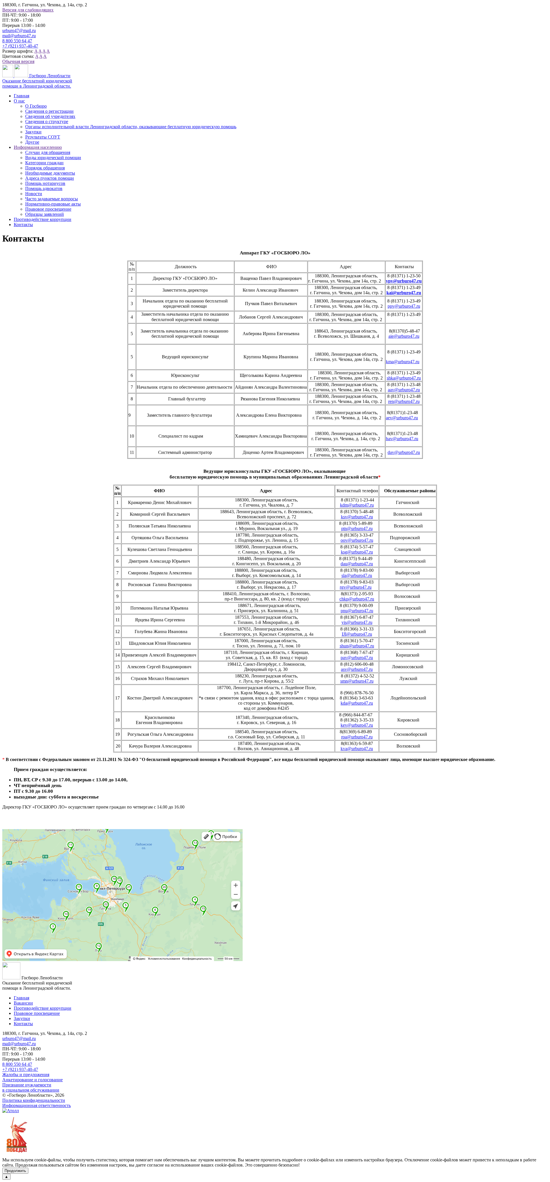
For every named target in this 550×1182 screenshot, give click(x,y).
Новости (33, 193)
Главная (21, 95)
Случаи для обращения (47, 152)
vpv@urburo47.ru (404, 280)
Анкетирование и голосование (32, 1079)
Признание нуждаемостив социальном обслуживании (30, 1087)
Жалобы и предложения (25, 1074)
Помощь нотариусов (45, 183)
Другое (32, 142)
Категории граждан (44, 162)
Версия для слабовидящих (28, 9)
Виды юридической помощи (53, 157)
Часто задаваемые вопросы (51, 198)
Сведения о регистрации (49, 111)
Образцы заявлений (44, 214)
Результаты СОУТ (42, 137)
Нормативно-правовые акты (53, 203)
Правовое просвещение (48, 209)
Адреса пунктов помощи (49, 178)
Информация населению (38, 147)
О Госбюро (36, 106)
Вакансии (23, 1003)
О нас (19, 100)
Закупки (33, 131)
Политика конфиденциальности (33, 1100)
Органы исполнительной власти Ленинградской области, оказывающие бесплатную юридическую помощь (130, 126)
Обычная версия (18, 61)
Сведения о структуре (46, 121)
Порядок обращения (45, 167)
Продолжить (15, 1171)
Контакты (23, 224)
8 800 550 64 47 (17, 40)
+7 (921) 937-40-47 (20, 46)
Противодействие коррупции (42, 219)
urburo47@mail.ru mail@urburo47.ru (19, 33)
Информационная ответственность (36, 1105)
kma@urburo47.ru (402, 361)
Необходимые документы (50, 173)
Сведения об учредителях (50, 116)
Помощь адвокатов (43, 188)
